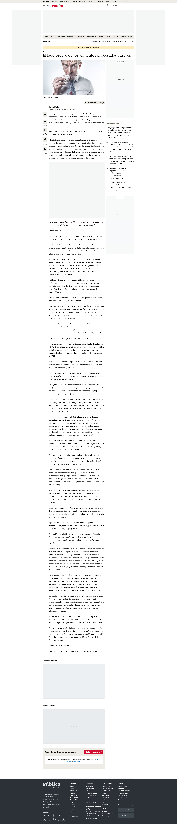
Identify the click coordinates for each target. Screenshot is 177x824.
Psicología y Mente (91, 793)
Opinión (53, 36)
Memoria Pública (75, 800)
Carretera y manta (91, 802)
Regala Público (50, 802)
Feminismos (80, 36)
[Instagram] (63, 815)
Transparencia (122, 788)
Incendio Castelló (109, 1)
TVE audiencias (101, 1)
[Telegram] (52, 819)
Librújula (104, 800)
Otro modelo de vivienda (93, 811)
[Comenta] (45, 122)
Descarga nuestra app (125, 805)
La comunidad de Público (54, 804)
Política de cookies (107, 813)
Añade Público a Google (95, 103)
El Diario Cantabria (107, 788)
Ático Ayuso (55, 1)
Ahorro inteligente (91, 795)
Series (131, 42)
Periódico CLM (106, 790)
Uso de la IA (123, 797)
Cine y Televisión (117, 42)
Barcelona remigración (121, 1)
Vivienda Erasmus (76, 1)
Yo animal (88, 800)
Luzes (103, 802)
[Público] (57, 5)
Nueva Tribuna (106, 795)
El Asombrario (106, 797)
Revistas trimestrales (93, 806)
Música (107, 42)
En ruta (88, 797)
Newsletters (49, 797)
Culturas (108, 36)
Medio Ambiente (91, 36)
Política (46, 36)
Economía (123, 36)
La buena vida (90, 788)
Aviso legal (105, 811)
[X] (55, 815)
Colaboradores (107, 783)
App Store (127, 815)
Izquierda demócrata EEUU (89, 1)
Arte (125, 42)
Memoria (100, 36)
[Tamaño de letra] (45, 139)
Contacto (121, 800)
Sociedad (72, 793)
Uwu (87, 790)
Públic (71, 809)
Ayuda (47, 807)
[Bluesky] (59, 815)
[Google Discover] (48, 815)
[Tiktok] (48, 819)
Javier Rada (54, 107)
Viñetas (72, 814)
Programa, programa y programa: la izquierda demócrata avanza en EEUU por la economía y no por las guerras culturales (120, 173)
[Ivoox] (63, 819)
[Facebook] (52, 815)
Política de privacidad (108, 816)
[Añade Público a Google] (44, 815)
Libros (101, 42)
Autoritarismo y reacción (93, 816)
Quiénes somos (122, 786)
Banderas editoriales (126, 793)
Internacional (70, 36)
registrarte (76, 761)
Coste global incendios (65, 1)
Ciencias (115, 36)
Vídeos (72, 811)
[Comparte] (45, 114)
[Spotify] (55, 819)
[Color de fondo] (45, 149)
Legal (104, 808)
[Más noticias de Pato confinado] (43, 52)
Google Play (126, 810)
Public (130, 36)
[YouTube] (44, 819)
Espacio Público (106, 786)
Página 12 (105, 804)
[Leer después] (45, 130)
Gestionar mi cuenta (52, 794)
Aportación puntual (51, 799)
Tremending (61, 36)
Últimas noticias (74, 816)
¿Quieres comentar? (93, 752)
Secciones (73, 783)
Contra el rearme (91, 813)
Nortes (104, 793)
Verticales (89, 783)
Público (51, 784)
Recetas (46, 42)
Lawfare (88, 809)
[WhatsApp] (59, 819)
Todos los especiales (92, 818)
